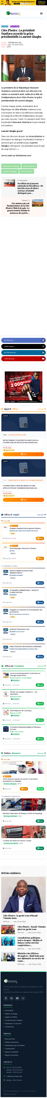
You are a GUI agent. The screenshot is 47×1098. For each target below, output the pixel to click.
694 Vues (6, 922)
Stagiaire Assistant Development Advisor (25, 528)
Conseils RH (10, 1049)
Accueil (4, 26)
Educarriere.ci (14, 1091)
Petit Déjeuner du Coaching (20, 711)
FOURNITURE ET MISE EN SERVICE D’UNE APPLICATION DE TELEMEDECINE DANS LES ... (20, 487)
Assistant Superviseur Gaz (19, 629)
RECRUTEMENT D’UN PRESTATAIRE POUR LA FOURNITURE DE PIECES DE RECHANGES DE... (20, 441)
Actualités (9, 1010)
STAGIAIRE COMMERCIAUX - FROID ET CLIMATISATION (24, 591)
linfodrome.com (14, 42)
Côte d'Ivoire (27, 97)
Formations (9, 1027)
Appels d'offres (11, 1017)
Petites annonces (12, 1042)
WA (41, 789)
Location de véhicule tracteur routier (17, 841)
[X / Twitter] (23, 998)
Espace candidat (11, 1052)
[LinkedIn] (11, 998)
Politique (14, 26)
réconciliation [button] (29, 166)
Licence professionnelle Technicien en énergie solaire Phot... (25, 674)
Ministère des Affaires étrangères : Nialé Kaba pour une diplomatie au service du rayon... (31, 957)
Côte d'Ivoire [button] (26, 171)
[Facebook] (6, 998)
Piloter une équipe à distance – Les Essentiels (23, 693)
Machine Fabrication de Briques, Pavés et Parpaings (22, 813)
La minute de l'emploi (14, 1020)
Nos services (10, 1039)
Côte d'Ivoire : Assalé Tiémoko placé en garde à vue (32, 928)
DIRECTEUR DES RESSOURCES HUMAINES (26, 646)
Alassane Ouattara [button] (11, 166)
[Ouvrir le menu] (41, 13)
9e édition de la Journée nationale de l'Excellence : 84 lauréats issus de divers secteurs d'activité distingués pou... (30, 188)
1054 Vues (21, 964)
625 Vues (21, 933)
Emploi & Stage (11, 1014)
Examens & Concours (13, 1023)
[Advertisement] (23, 241)
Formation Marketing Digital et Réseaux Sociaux (25, 728)
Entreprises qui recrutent (15, 1045)
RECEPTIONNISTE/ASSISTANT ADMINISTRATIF (21, 572)
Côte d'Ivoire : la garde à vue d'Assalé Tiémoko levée (20, 916)
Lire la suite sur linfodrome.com (16, 155)
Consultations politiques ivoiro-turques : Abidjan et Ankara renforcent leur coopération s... (30, 941)
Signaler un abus (10, 1094)
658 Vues (21, 949)
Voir (25, 454)
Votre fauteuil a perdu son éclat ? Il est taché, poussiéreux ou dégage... (20, 780)
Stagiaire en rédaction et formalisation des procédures (26, 611)
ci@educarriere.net (14, 1076)
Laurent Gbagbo (25, 100)
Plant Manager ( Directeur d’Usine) (23, 548)
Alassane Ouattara (21, 122)
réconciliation (35, 136)
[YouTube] (17, 998)
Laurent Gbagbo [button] (10, 171)
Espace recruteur (11, 1055)
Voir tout (40, 409)
